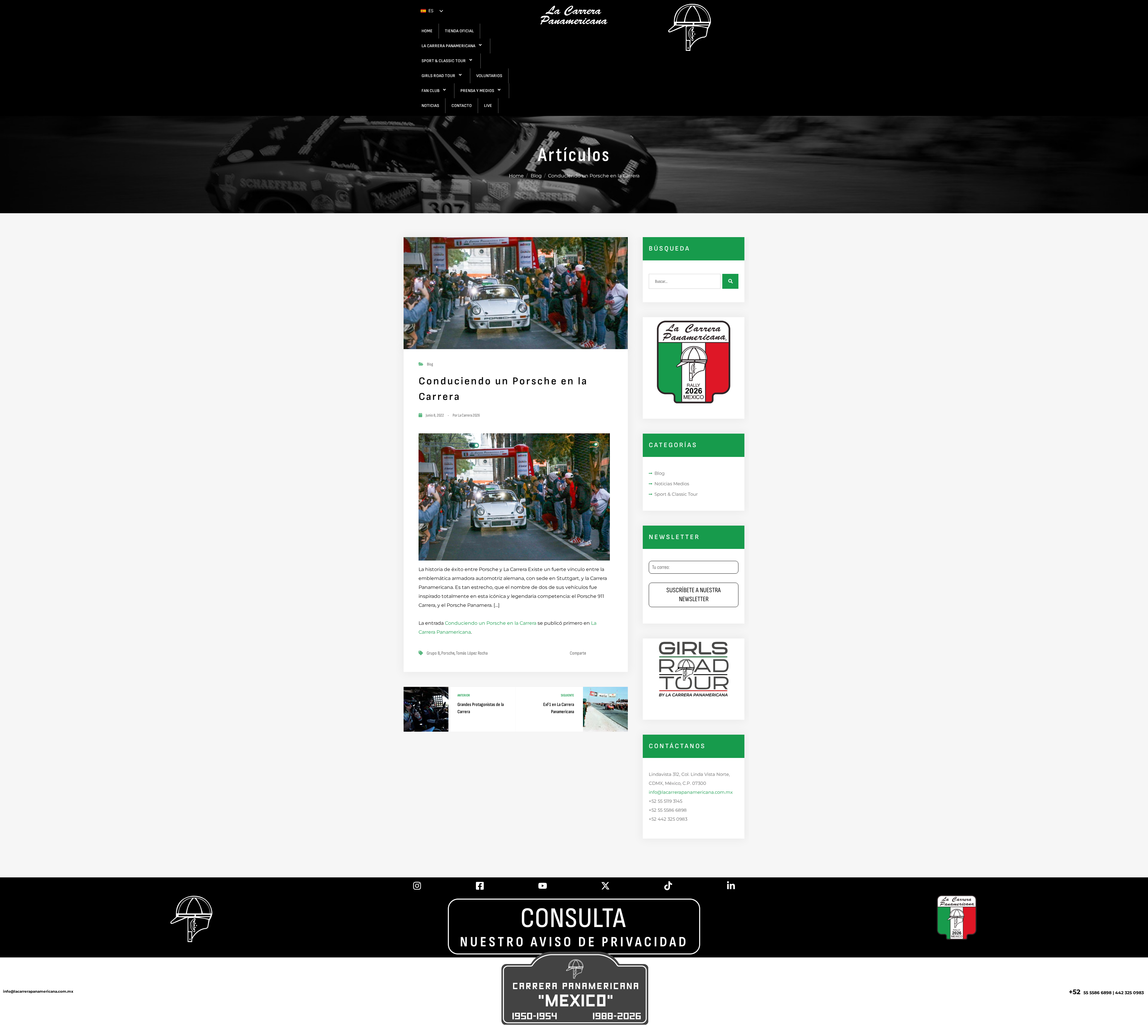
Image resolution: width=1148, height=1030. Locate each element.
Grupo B (433, 653)
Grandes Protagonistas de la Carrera (480, 708)
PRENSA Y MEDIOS (477, 90)
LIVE (488, 105)
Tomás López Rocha (472, 653)
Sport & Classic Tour (676, 494)
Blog (536, 176)
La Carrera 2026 (469, 415)
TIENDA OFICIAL (459, 30)
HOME (427, 30)
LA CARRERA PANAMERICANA (448, 45)
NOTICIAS (430, 105)
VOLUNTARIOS (489, 75)
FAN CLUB (430, 90)
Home (516, 176)
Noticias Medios (671, 483)
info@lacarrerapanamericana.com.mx (691, 792)
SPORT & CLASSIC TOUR (444, 60)
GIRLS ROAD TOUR (438, 75)
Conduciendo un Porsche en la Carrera (490, 623)
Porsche (447, 653)
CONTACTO (461, 105)
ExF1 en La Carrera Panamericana (558, 708)
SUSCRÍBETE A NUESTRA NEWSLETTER (693, 594)
